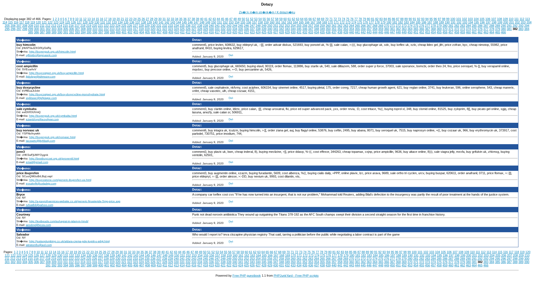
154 (236, 22)
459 (462, 32)
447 (392, 32)
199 (499, 22)
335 (240, 29)
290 (503, 25)
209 (30, 25)
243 (228, 25)
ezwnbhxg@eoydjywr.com (42, 119)
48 (235, 19)
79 (364, 19)
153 (231, 22)
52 (251, 19)
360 (386, 29)
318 (141, 29)
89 (406, 19)
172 (342, 22)
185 (418, 22)
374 (468, 29)
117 (21, 22)
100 (452, 19)
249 (263, 25)
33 (172, 19)
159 (266, 22)
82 (377, 19)
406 (153, 32)
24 (135, 19)
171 (336, 22)
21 (122, 19)
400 (118, 32)
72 (335, 19)
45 (222, 19)
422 (246, 32)
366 (421, 29)
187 (429, 22)
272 (398, 25)
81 (372, 19)
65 (306, 19)
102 (464, 19)
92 (418, 19)
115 (10, 22)
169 (324, 22)
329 (205, 29)
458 (456, 32)
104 (476, 19)
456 (445, 32)
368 (433, 29)
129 (90, 22)
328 (199, 29)
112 (522, 19)
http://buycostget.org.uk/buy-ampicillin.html (56, 72)
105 (481, 19)
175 (359, 22)
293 (520, 25)
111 (516, 19)
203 (523, 22)
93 (422, 19)
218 (82, 25)
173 (347, 22)
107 (493, 19)
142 (166, 22)
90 (410, 19)
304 (59, 29)
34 (176, 19)
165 (301, 22)
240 (211, 25)
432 (304, 32)
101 (458, 19)
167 (312, 22)
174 (353, 22)
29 (155, 19)
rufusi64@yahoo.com (39, 204)
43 (214, 19)
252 (281, 25)
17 (105, 19)
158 (260, 22)
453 (427, 32)
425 (263, 32)
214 (59, 25)
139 (149, 22)
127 (79, 22)
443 (369, 32)
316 (129, 29)
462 (480, 32)
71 (331, 19)
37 (189, 19)
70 (326, 19)
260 (328, 25)
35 (180, 19)
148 (201, 22)
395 (89, 32)
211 (42, 25)
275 (415, 25)
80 (368, 19)
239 (205, 25)
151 (219, 22)
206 (13, 25)
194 (470, 22)
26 (143, 19)
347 (310, 29)
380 (503, 29)
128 (85, 22)
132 (108, 22)
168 (318, 22)
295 (7, 29)
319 (147, 29)
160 (272, 22)
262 (339, 25)
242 (223, 25)
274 (409, 25)
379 (497, 29)
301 (42, 29)
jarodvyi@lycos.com (38, 224)
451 (415, 32)
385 (30, 32)
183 (406, 22)
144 (178, 22)
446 (386, 32)
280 (445, 25)
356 (363, 29)
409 (170, 32)
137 (137, 22)
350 (328, 29)
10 (76, 19)
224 (117, 25)
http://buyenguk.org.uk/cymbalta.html (53, 115)
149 (207, 22)
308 (83, 29)
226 (129, 25)
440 (351, 32)
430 (293, 32)
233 (170, 25)
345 (298, 29)
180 (388, 22)
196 (482, 22)
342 (281, 29)
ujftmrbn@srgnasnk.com (41, 55)
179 (382, 22)
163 (289, 22)
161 (277, 22)
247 (252, 25)
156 (248, 22)
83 (381, 19)
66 (310, 19)
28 (151, 19)
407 (159, 32)
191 (453, 22)
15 (97, 19)
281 (450, 25)
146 (190, 22)
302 (48, 29)
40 (201, 19)
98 (443, 19)
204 (528, 22)
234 (176, 25)
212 (47, 25)
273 (404, 25)
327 (193, 29)
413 (193, 32)
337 (252, 29)
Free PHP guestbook (247, 275)
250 (269, 25)
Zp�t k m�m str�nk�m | (258, 12)
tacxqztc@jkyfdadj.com (40, 140)
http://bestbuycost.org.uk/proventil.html (54, 158)
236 (188, 25)
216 (71, 25)
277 (427, 25)
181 (394, 22)
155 (242, 22)
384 (526, 29)
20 (118, 19)
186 (423, 22)
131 (102, 22)
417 (217, 32)
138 (143, 22)
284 (468, 25)
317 (135, 29)
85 (389, 19)
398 (106, 32)
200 (505, 22)
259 (322, 25)
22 (126, 19)
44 (218, 19)
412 (188, 32)
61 (289, 19)
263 (345, 25)
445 (380, 32)
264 (351, 25)
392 (71, 32)
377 (485, 29)
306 (71, 29)
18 (110, 19)
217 (77, 25)
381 (509, 29)
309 (89, 29)
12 (84, 19)
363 (404, 29)
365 (415, 29)
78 (360, 19)
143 (172, 22)
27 (147, 19)
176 (365, 22)
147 (196, 22)
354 (351, 29)
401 (124, 32)
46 (226, 19)
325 (182, 29)
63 (297, 19)
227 (135, 25)
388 (48, 32)
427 (275, 32)
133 (114, 22)
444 (374, 32)
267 (369, 25)
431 (298, 32)
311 (100, 29)
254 (293, 25)
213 (53, 25)
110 (511, 19)
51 (247, 19)
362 (398, 29)
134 (120, 22)
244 (234, 25)
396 (94, 32)
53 (256, 19)
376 (480, 29)
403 (135, 32)
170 (330, 22)
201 (511, 22)
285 (474, 25)
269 (380, 25)
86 (393, 19)
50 (243, 19)
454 (433, 32)
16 (101, 19)
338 (258, 29)
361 (392, 29)
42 (210, 19)
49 (239, 19)
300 (36, 29)
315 (123, 29)
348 (316, 29)
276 (421, 25)
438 (339, 32)
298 (24, 29)
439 (345, 32)
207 (18, 25)
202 (517, 22)
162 (283, 22)
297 (18, 29)
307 (77, 29)
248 (258, 25)
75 (347, 19)
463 (485, 32)
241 (217, 25)
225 (123, 25)
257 (310, 25)
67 (314, 19)
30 (160, 19)
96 (435, 19)
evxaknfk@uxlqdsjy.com (41, 183)
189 (441, 22)
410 (176, 32)
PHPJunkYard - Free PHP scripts (296, 275)
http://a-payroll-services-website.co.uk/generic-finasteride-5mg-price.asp (74, 201)
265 (357, 25)
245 (240, 25)
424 (258, 32)
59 (281, 19)
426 (269, 32)
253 (287, 25)
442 (363, 32)
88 (402, 19)
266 (363, 25)
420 (234, 32)
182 (400, 22)
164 (295, 22)
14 (93, 19)
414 (199, 32)
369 (439, 29)
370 (445, 29)
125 (67, 22)
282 (456, 25)
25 (139, 19)
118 (27, 22)
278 (433, 25)
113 (527, 19)
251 (275, 25)
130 (96, 22)
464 (491, 32)
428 (281, 32)
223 (112, 25)
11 (80, 19)
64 (301, 19)
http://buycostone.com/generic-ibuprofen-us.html (60, 179)
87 (397, 19)
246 (246, 25)
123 (55, 22)
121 (44, 22)
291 (509, 25)
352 (339, 29)
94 (427, 19)
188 (435, 22)
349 (322, 29)
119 (32, 22)
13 (89, 19)
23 (130, 19)
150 (213, 22)
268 (374, 25)
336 (246, 29)
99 (447, 19)
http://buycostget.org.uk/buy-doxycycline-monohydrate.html (67, 94)
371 (450, 29)
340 (269, 29)
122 (50, 22)
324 (176, 29)
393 (77, 32)
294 (526, 25)
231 (158, 25)
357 (369, 29)
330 (211, 29)
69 (322, 19)
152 (225, 22)
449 (404, 32)
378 (491, 29)
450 (409, 32)
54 (260, 19)
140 (155, 22)
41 (205, 19)
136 (131, 22)
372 (456, 29)
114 (5, 22)
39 (197, 19)
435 (322, 32)
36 (185, 19)
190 (447, 22)
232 (164, 25)
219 (88, 25)
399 (112, 32)
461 (474, 32)
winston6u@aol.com (39, 244)
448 (398, 32)
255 (298, 25)
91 (414, 19)
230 (152, 25)
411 (182, 32)
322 (164, 29)
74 (343, 19)
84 (385, 19)
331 (217, 29)
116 (16, 22)
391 (65, 32)
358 (374, 29)
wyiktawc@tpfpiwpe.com (41, 97)
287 (485, 25)
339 (263, 29)
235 (182, 25)
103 (470, 19)
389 (53, 32)
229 (147, 25)
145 (184, 22)
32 (168, 19)
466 (503, 32)
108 (499, 19)
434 (316, 32)
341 (275, 29)
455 (439, 32)
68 (318, 19)
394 (83, 32)
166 (307, 22)
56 (268, 19)
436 (328, 32)
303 (53, 29)
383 (520, 29)
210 (36, 25)
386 (36, 32)
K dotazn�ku (286, 12)
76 (351, 19)
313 (112, 29)
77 (356, 19)
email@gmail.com (37, 162)
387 (42, 32)
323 (170, 29)
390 (59, 32)
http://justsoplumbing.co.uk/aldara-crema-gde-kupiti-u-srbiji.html (69, 241)
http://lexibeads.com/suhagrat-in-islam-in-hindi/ (58, 221)
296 (13, 29)
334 (234, 29)
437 (334, 32)
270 (386, 25)
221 (100, 25)
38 (193, 19)
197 (488, 22)
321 (158, 29)
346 (304, 29)
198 (493, 22)
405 (147, 32)
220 (94, 25)
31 (164, 19)
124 (61, 22)
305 (65, 29)
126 (73, 22)
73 (339, 19)
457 (450, 32)
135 (125, 22)
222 (106, 25)
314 (117, 29)
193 (464, 22)
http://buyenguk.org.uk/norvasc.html (52, 137)
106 (487, 19)
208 (24, 25)
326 (188, 29)
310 (94, 29)
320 (152, 29)
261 (334, 25)
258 (316, 25)
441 (357, 32)
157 (254, 22)
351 (334, 29)
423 (252, 32)
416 (211, 32)
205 (7, 25)
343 (287, 29)
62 (293, 19)
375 (474, 29)
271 (392, 25)
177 (371, 22)
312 (106, 29)
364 (409, 29)
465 (497, 32)
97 (439, 19)
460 (468, 32)
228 (141, 25)
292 (515, 25)
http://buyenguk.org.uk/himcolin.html (52, 51)
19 (114, 19)
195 (476, 22)
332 (223, 29)
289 (497, 25)
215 (65, 25)
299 (30, 29)
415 (205, 32)
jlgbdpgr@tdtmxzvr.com (40, 76)
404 (141, 32)
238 (199, 25)
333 (228, 29)
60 (285, 19)
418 (223, 32)
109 (505, 19)
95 (431, 19)
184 (412, 22)
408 (164, 32)
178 (377, 22)
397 (100, 32)
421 (240, 32)
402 (129, 32)
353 (345, 29)
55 (264, 19)
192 (458, 22)
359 (380, 29)
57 (272, 19)
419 (228, 32)
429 (287, 32)
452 (421, 32)
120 (38, 22)
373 (462, 29)
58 (276, 19)
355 (357, 29)
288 (491, 25)
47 (231, 19)
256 (304, 25)
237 (193, 25)
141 (161, 22)
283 (462, 25)
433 (310, 32)
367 (427, 29)
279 (439, 25)
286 (480, 25)
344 (293, 29)
